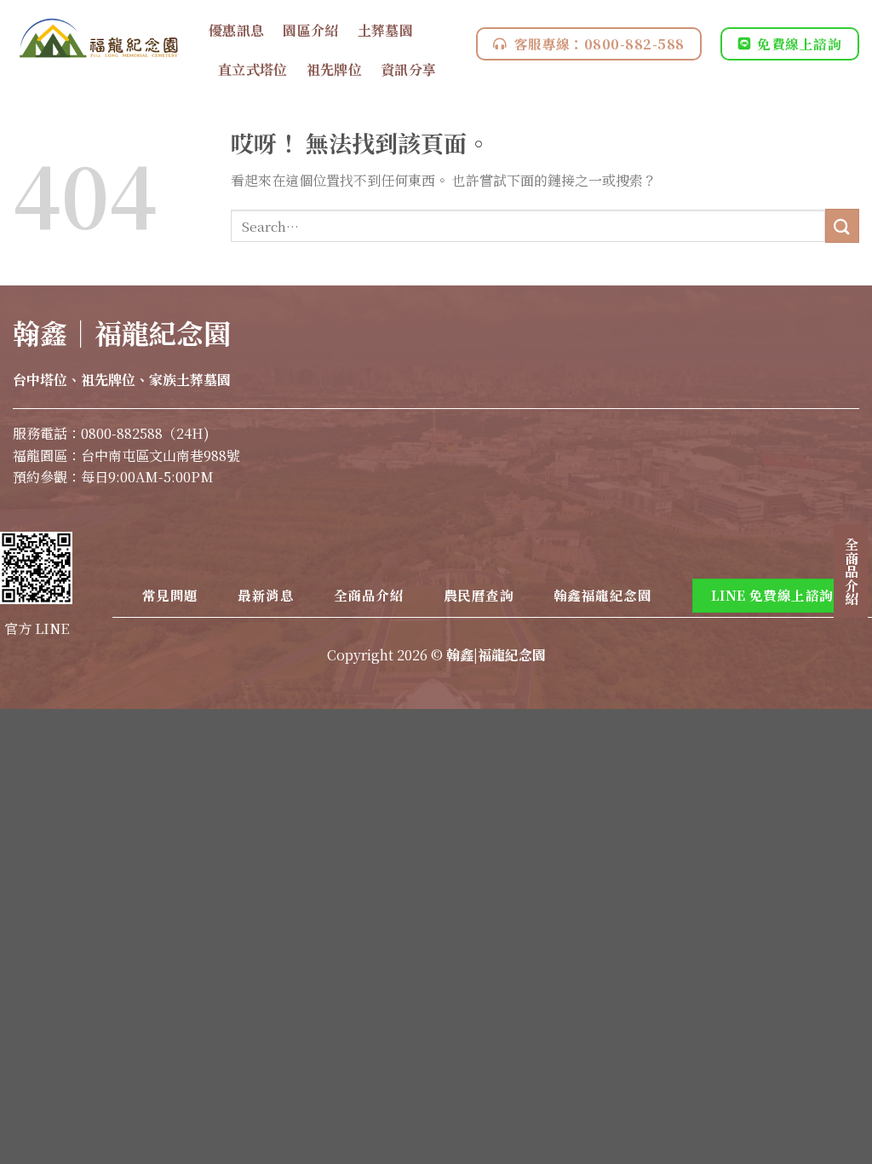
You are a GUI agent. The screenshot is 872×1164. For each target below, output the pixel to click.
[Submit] (842, 225)
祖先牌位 (334, 69)
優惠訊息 (236, 30)
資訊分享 (408, 69)
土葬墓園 (385, 30)
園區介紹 (310, 30)
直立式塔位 (253, 69)
